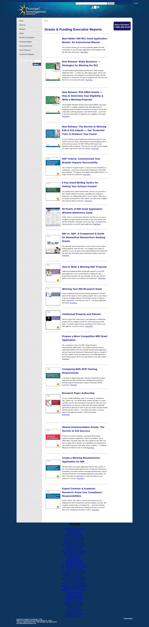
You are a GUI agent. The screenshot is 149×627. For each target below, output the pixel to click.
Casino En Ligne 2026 (74, 594)
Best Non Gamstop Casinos (74, 543)
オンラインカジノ (74, 556)
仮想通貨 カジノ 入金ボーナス (74, 590)
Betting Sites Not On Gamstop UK (74, 552)
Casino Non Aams (74, 531)
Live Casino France (74, 592)
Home (21, 21)
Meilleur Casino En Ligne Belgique (74, 585)
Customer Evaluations (26, 54)
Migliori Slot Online (74, 533)
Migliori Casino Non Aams (74, 581)
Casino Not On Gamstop (74, 535)
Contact (136, 3)
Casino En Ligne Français (74, 609)
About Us (22, 25)
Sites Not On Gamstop (74, 549)
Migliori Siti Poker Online (74, 613)
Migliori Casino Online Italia (74, 539)
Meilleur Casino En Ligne (74, 575)
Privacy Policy (128, 618)
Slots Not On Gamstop (74, 560)
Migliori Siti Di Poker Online (74, 529)
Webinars (22, 29)
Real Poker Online (74, 558)
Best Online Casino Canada (74, 554)
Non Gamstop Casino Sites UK (74, 545)
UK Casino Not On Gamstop (74, 577)
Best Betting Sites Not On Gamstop (74, 579)
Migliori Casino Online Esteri (74, 588)
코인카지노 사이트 (74, 601)
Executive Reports (25, 42)
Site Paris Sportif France (74, 616)
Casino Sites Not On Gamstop (74, 573)
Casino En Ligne (74, 607)
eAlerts (21, 33)
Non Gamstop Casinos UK (74, 541)
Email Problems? (25, 50)
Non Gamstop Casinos (74, 547)
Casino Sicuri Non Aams (74, 598)
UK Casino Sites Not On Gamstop (74, 567)
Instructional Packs (25, 46)
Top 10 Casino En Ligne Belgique (74, 583)
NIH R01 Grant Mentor (26, 37)
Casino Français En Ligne (74, 596)
